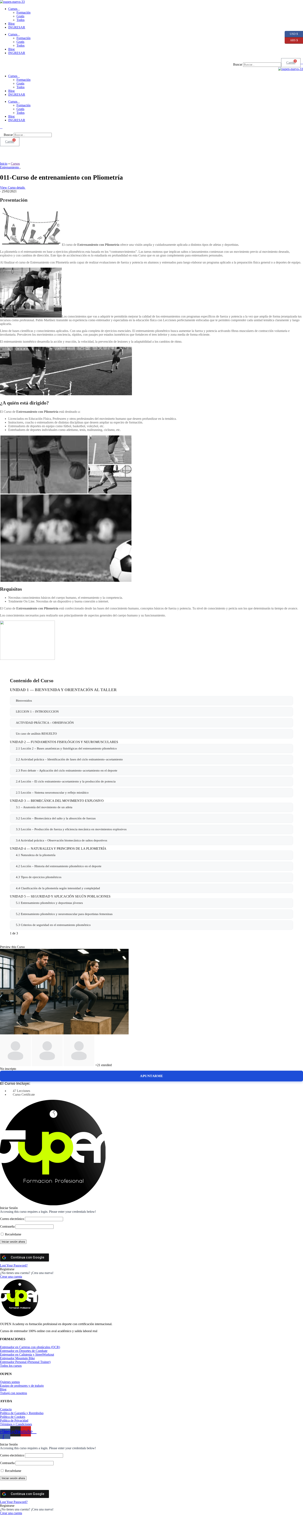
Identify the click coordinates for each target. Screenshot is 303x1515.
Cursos (12, 9)
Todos (20, 20)
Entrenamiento (10, 167)
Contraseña (7, 1226)
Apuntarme (151, 1076)
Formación (23, 12)
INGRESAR (16, 27)
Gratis (20, 16)
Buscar (237, 64)
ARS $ (291, 39)
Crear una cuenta (11, 1276)
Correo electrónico (12, 1219)
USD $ (291, 33)
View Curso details (13, 187)
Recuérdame (12, 1234)
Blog (11, 23)
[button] (257, 60)
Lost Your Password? (14, 1265)
